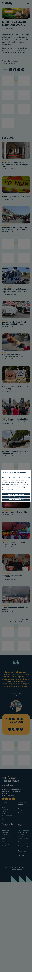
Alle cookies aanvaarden (16, 494)
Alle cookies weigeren (16, 497)
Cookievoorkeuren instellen (16, 499)
